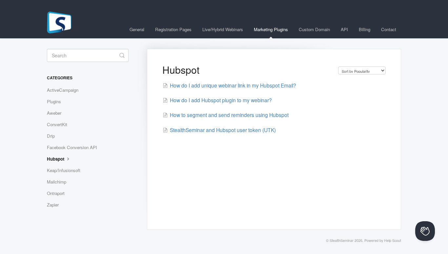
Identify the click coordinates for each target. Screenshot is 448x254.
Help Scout (392, 240)
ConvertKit (57, 124)
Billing (364, 29)
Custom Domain (314, 29)
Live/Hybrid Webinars (222, 29)
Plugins (54, 101)
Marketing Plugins (271, 29)
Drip (51, 136)
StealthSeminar (342, 240)
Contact (388, 29)
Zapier (53, 205)
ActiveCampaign (62, 90)
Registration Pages (173, 29)
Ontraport (56, 193)
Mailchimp (56, 182)
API (344, 29)
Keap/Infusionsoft (63, 170)
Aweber (54, 113)
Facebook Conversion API (72, 147)
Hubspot (56, 159)
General (137, 29)
